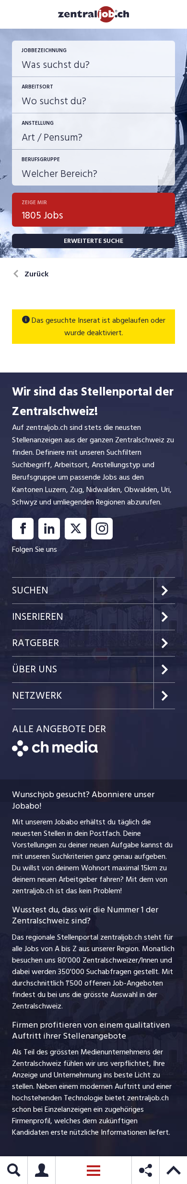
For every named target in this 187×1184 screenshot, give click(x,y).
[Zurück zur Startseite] (55, 754)
